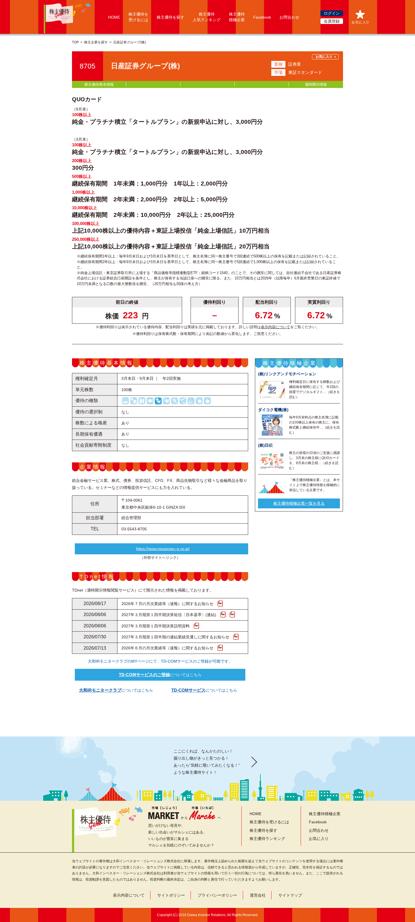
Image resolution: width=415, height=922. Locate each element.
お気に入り (319, 838)
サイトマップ (290, 895)
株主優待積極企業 (324, 813)
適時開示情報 (316, 84)
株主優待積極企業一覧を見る (299, 503)
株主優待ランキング (267, 838)
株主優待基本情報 (99, 84)
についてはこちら (160, 674)
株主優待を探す (170, 17)
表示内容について (275, 327)
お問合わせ (289, 17)
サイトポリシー (171, 895)
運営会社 (258, 895)
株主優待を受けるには (269, 822)
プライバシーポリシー (217, 895)
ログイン (332, 13)
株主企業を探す (96, 42)
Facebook (262, 17)
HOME (114, 17)
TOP (75, 42)
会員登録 (332, 21)
